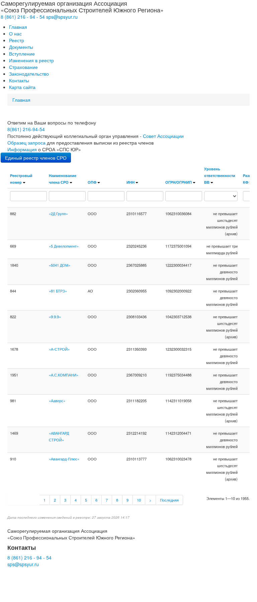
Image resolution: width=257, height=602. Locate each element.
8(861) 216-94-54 (26, 129)
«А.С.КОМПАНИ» (63, 374)
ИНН (130, 182)
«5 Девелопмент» (64, 246)
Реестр (16, 40)
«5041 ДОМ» (59, 265)
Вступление (22, 53)
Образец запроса (26, 142)
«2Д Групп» (58, 213)
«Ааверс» (57, 400)
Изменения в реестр (31, 60)
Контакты (19, 80)
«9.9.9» (55, 316)
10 (139, 500)
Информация (22, 149)
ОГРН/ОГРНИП (178, 182)
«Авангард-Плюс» (64, 458)
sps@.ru (62, 16)
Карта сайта (22, 87)
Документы (21, 47)
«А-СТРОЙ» (59, 349)
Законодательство (29, 73)
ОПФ (92, 182)
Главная (18, 26)
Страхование (23, 67)
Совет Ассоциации (163, 136)
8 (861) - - (23, 16)
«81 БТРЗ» (58, 290)
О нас (15, 33)
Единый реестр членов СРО (36, 157)
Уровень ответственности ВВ (219, 175)
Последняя (169, 500)
